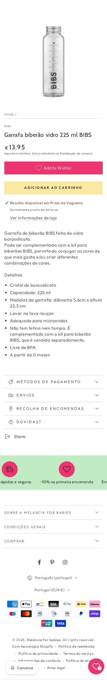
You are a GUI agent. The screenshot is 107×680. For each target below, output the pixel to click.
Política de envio (80, 660)
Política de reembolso (76, 646)
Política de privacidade (38, 653)
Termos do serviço (78, 653)
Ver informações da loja (33, 217)
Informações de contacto (39, 660)
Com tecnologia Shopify (32, 646)
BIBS (7, 126)
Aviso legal (56, 667)
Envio (36, 153)
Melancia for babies (43, 640)
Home (9, 114)
